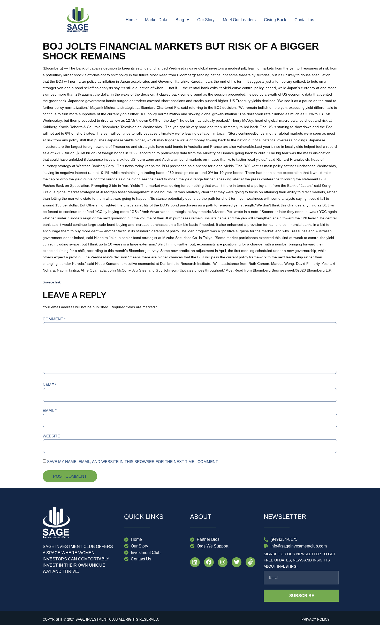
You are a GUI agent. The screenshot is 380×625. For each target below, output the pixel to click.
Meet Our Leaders (239, 20)
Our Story (206, 20)
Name (50, 385)
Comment (54, 319)
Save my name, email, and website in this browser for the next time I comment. (132, 461)
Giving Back (275, 20)
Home (131, 20)
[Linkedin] (195, 562)
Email (50, 410)
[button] (182, 20)
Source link (52, 282)
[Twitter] (236, 562)
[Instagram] (223, 562)
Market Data (156, 20)
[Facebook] (209, 562)
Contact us (304, 20)
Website (51, 436)
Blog (180, 20)
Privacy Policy (315, 619)
